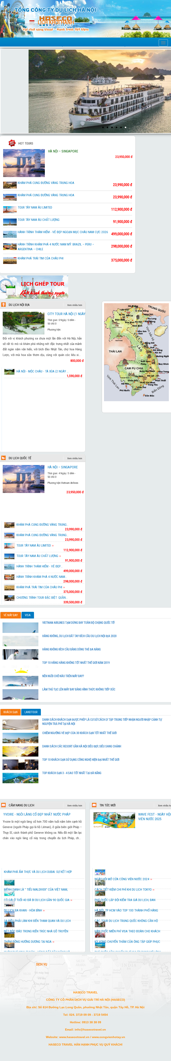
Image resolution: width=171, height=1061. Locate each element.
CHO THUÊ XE (41, 984)
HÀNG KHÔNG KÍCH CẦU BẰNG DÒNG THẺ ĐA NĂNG (71, 649)
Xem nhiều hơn (74, 305)
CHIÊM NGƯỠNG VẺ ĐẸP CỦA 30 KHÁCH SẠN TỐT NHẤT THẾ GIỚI (79, 733)
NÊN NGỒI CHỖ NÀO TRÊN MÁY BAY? (63, 676)
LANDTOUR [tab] (31, 712)
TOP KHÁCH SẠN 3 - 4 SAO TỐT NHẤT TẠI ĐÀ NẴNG (71, 773)
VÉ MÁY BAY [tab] (11, 615)
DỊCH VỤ (41, 964)
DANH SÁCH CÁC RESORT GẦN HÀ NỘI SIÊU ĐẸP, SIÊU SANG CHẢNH (81, 746)
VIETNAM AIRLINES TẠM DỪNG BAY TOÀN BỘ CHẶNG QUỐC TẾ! (78, 622)
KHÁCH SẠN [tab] (11, 712)
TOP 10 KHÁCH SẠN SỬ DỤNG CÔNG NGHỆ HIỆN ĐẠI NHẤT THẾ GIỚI (80, 759)
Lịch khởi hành (56, 22)
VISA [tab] (28, 615)
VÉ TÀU (42, 978)
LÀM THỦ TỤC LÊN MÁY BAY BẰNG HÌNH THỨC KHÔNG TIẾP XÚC (78, 689)
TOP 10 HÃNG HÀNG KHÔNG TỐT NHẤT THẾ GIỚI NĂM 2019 (76, 662)
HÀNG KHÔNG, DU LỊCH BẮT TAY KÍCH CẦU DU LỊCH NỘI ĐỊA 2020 (79, 636)
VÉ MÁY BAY (41, 972)
